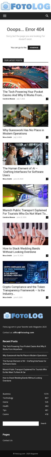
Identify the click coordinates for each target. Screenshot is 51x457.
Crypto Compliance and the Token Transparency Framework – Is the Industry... (24, 290)
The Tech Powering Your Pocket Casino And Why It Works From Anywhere (24, 347)
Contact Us (8, 440)
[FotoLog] (25, 6)
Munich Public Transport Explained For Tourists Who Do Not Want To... (25, 212)
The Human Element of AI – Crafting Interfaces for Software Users (23, 172)
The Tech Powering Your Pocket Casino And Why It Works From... (23, 93)
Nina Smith (7, 137)
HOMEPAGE (34, 48)
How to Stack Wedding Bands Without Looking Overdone (21, 250)
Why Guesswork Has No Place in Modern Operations (23, 132)
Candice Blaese (9, 99)
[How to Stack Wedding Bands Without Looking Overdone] (25, 234)
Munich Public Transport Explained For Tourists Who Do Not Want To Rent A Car (25, 370)
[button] (4, 16)
